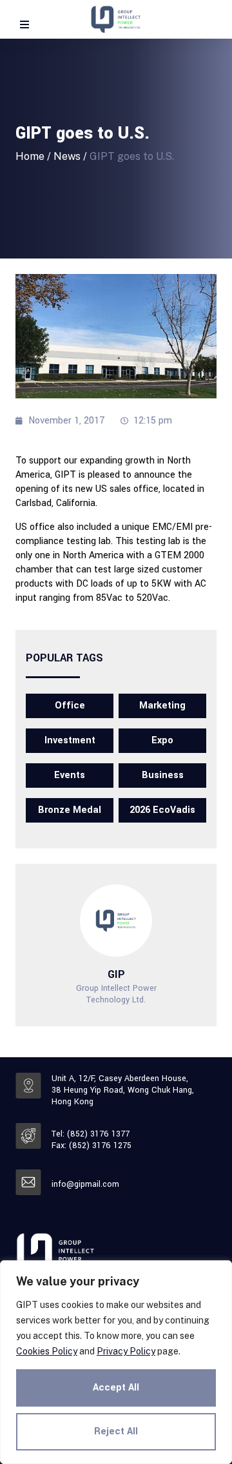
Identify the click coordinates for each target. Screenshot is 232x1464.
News (67, 156)
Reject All (116, 1431)
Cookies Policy (46, 1351)
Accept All (116, 1387)
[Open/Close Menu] (24, 24)
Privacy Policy (126, 1351)
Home (29, 156)
